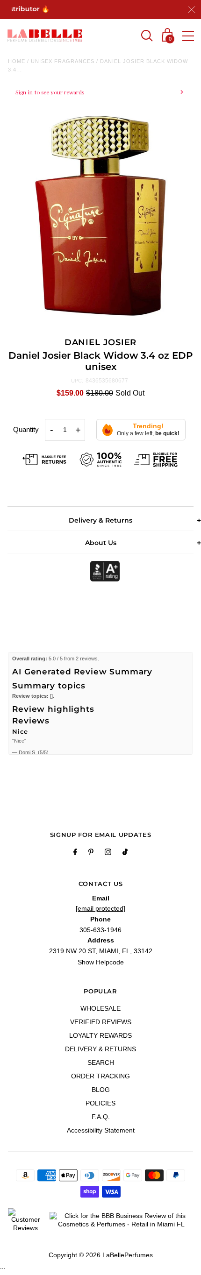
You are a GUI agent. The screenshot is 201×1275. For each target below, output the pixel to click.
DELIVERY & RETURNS (100, 1049)
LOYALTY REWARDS (100, 1035)
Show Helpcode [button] (101, 962)
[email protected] (100, 908)
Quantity (26, 429)
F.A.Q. (101, 1116)
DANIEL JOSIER (101, 342)
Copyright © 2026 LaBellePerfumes (101, 1255)
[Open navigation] (188, 36)
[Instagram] (108, 853)
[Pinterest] (90, 853)
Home (16, 61)
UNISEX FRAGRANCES (62, 61)
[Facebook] (75, 853)
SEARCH (100, 1062)
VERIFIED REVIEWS (100, 1022)
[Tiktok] (125, 853)
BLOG (101, 1089)
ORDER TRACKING (100, 1076)
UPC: (77, 380)
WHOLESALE (100, 1008)
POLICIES (100, 1103)
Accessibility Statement (101, 1130)
